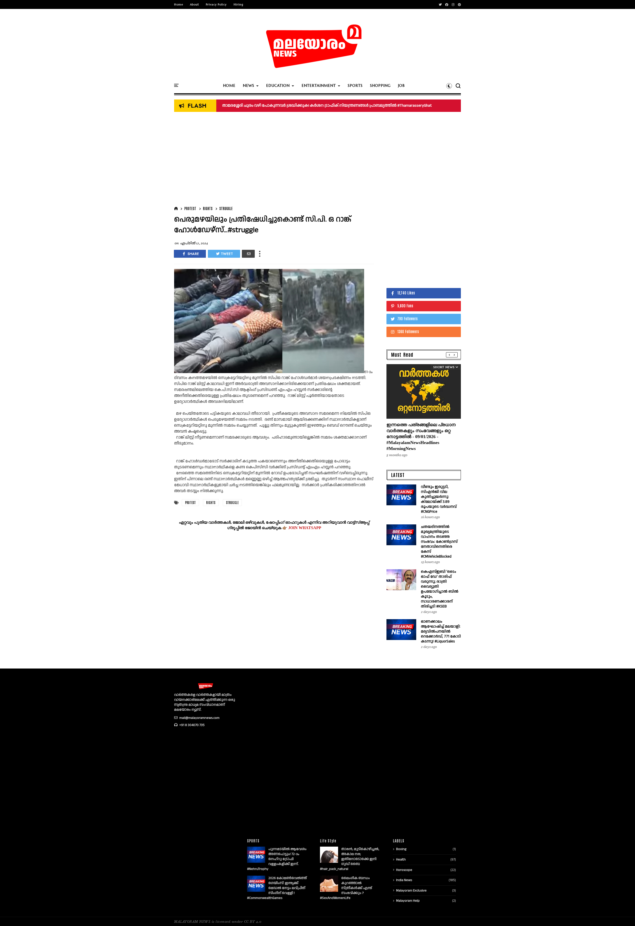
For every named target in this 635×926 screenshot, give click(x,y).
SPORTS (355, 85)
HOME (229, 85)
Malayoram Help (408, 900)
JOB (401, 85)
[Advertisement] (274, 160)
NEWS (248, 85)
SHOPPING (380, 85)
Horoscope (404, 869)
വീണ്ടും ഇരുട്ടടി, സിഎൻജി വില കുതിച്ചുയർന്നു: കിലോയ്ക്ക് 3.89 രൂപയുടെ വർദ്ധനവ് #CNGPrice (439, 499)
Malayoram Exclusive (411, 890)
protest (190, 208)
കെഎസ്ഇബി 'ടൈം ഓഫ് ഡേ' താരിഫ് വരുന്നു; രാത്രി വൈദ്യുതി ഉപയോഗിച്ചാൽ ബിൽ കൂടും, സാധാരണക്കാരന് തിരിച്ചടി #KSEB (341, 105)
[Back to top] (623, 914)
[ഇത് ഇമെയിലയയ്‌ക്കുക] (248, 254)
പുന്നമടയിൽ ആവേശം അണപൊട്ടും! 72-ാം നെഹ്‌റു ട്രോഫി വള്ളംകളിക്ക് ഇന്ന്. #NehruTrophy (277, 859)
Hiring (238, 4)
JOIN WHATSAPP (304, 528)
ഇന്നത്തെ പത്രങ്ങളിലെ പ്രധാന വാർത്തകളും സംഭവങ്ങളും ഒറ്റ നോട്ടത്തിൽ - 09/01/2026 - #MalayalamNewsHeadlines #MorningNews (421, 436)
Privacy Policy (216, 4)
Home (178, 4)
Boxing (401, 849)
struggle (226, 208)
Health (401, 859)
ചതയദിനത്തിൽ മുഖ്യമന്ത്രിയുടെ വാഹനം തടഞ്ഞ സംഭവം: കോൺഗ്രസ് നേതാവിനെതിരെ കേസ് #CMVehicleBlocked (439, 541)
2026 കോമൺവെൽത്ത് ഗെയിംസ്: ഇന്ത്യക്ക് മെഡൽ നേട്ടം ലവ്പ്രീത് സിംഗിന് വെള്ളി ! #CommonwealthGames (277, 888)
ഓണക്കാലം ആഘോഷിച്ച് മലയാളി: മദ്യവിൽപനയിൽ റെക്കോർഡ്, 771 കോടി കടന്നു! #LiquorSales (441, 631)
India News (404, 880)
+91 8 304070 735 (192, 725)
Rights (208, 208)
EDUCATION (278, 85)
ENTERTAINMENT (319, 85)
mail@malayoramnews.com (199, 717)
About (194, 4)
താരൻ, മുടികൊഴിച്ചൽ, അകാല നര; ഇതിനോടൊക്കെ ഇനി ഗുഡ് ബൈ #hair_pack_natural (349, 859)
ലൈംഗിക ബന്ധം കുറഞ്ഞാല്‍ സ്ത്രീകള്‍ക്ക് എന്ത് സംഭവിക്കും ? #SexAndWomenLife (346, 888)
